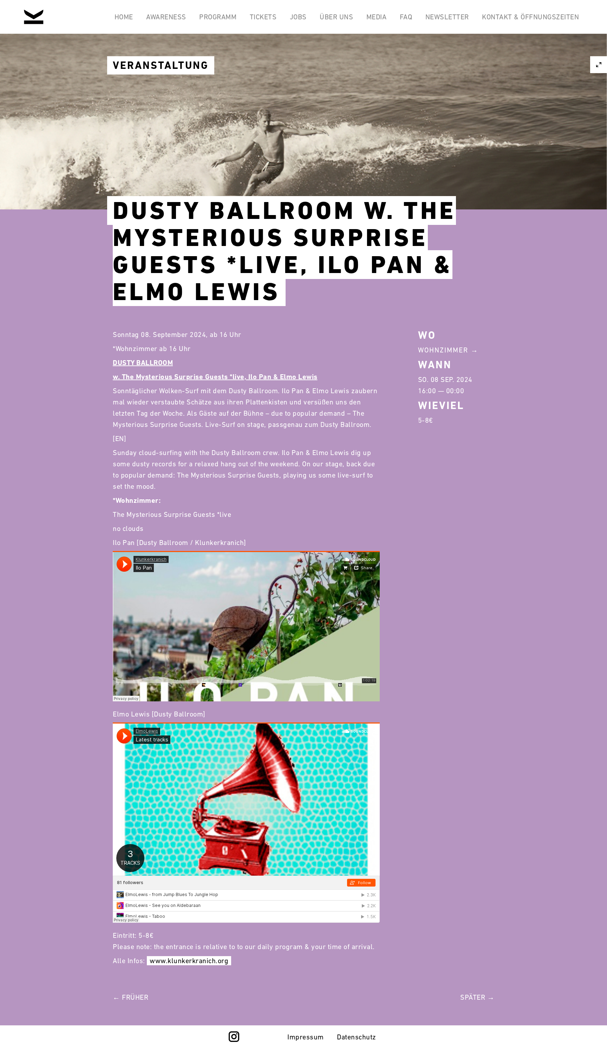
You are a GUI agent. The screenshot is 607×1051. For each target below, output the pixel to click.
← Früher (130, 997)
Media (376, 17)
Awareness (166, 17)
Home (124, 17)
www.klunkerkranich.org (189, 961)
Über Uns (336, 17)
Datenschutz (356, 1037)
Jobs (298, 17)
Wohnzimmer (443, 350)
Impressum (305, 1037)
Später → (477, 997)
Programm (217, 17)
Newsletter (447, 17)
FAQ (406, 17)
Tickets (263, 17)
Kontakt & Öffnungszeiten (530, 17)
